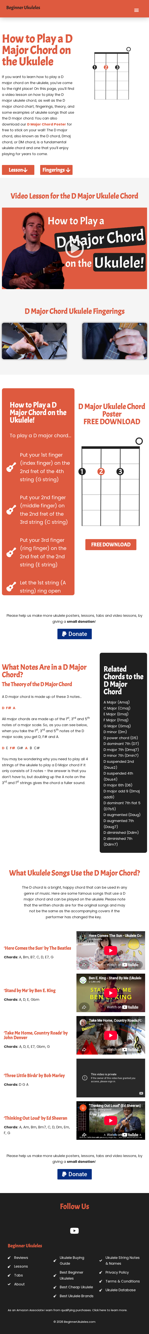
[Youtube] (75, 1231)
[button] (136, 10)
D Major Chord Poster (46, 124)
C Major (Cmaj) (117, 708)
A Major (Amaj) (117, 702)
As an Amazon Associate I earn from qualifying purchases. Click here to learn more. (67, 1310)
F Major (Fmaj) (116, 720)
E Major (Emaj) (116, 714)
